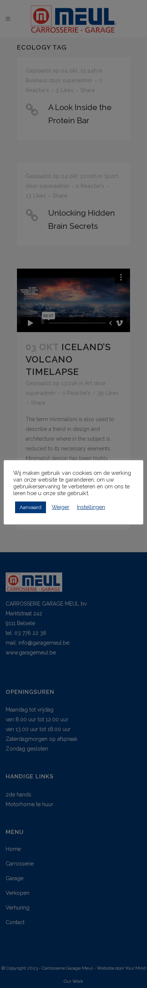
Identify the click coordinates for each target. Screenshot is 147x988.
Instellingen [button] (91, 507)
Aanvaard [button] (30, 507)
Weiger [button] (60, 507)
